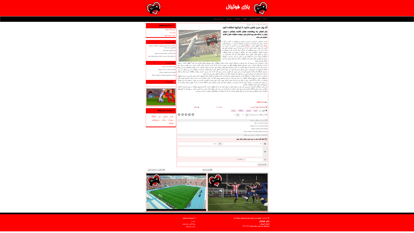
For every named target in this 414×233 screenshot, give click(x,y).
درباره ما (193, 221)
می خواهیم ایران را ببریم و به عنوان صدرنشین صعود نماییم (161, 56)
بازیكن (249, 110)
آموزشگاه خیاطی (170, 29)
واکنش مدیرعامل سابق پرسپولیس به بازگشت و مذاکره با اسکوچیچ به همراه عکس (162, 46)
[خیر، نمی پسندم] (238, 114)
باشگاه (248, 46)
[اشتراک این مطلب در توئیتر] (185, 114)
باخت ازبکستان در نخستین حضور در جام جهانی (165, 53)
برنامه (224, 71)
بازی (244, 19)
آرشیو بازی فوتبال (254, 19)
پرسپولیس (155, 120)
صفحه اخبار (206, 170)
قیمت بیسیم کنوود (169, 35)
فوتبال (236, 19)
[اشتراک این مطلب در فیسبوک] (189, 114)
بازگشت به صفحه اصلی (155, 170)
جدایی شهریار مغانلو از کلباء (169, 50)
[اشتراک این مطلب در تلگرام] (192, 114)
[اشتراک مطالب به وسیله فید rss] (179, 114)
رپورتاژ (228, 19)
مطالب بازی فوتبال (190, 226)
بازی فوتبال (238, 7)
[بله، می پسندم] (247, 114)
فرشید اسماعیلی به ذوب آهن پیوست (258, 126)
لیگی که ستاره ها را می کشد (260, 123)
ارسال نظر (261, 164)
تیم (160, 116)
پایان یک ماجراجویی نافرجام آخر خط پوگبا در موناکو (255, 131)
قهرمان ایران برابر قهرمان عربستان (259, 128)
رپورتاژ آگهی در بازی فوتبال (188, 224)
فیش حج (172, 32)
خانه (264, 19)
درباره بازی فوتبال (217, 19)
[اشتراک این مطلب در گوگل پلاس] (182, 114)
